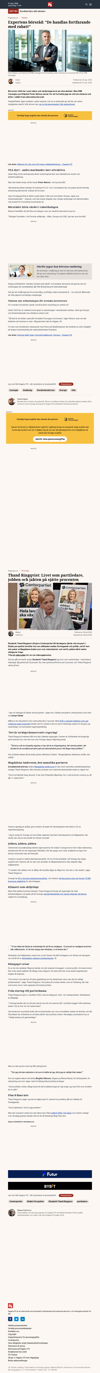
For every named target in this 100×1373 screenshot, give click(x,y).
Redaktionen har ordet (17, 1352)
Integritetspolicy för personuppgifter (23, 1337)
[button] (50, 1174)
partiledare (82, 1201)
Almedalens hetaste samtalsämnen (37, 958)
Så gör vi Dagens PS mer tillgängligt (23, 1358)
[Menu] (90, 4)
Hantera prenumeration (17, 1325)
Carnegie (14, 390)
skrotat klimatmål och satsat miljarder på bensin (65, 894)
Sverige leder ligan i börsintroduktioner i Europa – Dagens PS (44, 335)
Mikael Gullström (24, 1210)
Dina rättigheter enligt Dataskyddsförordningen (28, 1343)
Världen (25, 18)
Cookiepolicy (13, 1340)
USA (73, 390)
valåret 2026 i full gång (61, 1113)
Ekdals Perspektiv (35, 1201)
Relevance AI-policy (16, 1346)
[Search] (86, 4)
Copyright (12, 1334)
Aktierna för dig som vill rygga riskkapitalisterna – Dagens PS (44, 164)
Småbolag (27, 390)
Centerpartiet (16, 1201)
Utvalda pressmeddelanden (19, 1328)
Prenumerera (66, 384)
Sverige (63, 390)
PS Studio (25, 571)
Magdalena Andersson (44, 767)
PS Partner (12, 1355)
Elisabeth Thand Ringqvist (60, 1201)
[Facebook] (10, 1319)
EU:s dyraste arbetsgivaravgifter (32, 878)
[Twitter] (16, 1319)
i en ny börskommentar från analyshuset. (56, 104)
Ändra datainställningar (17, 1360)
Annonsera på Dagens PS (19, 1349)
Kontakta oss (13, 1331)
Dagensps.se (13, 18)
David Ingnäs (22, 399)
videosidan (21, 655)
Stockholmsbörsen (46, 390)
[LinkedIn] (22, 1319)
